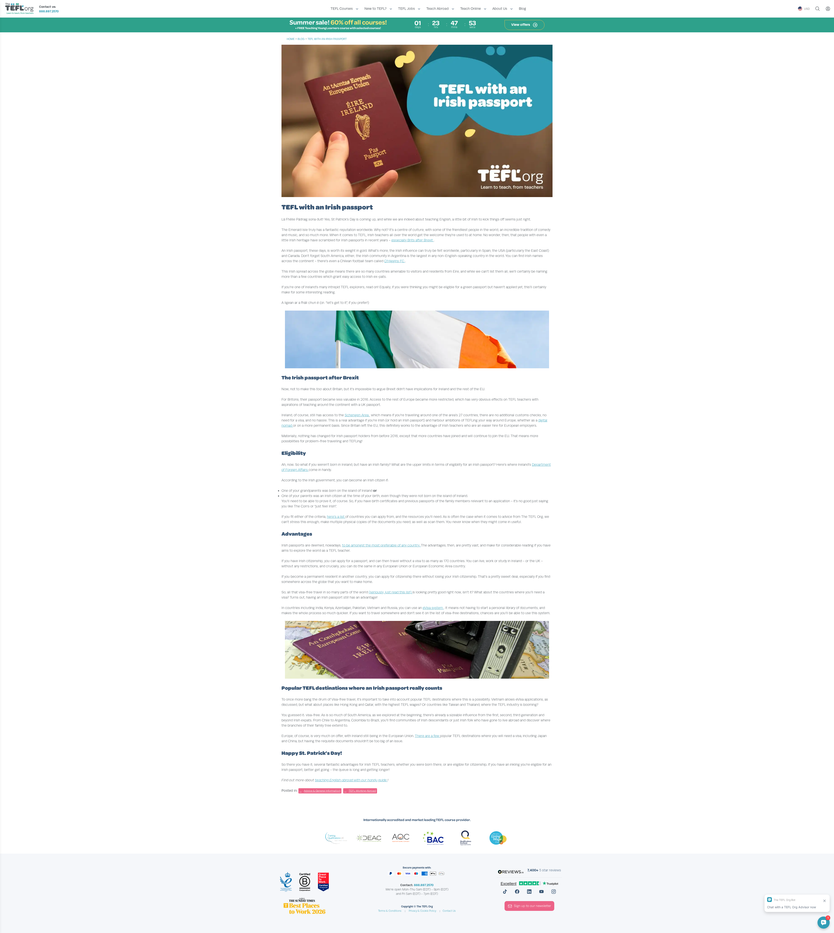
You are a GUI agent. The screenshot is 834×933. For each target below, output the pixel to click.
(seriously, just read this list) (390, 592)
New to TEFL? (375, 9)
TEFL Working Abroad (362, 790)
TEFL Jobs (406, 9)
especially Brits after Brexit (412, 240)
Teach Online (470, 9)
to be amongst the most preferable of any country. (381, 545)
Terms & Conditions (389, 910)
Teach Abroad (437, 9)
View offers (521, 25)
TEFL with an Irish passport (327, 39)
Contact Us (449, 910)
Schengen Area (357, 415)
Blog (522, 9)
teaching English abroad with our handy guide (351, 780)
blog (301, 39)
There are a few (427, 736)
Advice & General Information (322, 790)
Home (291, 39)
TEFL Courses (342, 9)
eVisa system (433, 608)
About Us (499, 9)
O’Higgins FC (394, 261)
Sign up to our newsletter (532, 906)
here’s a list (336, 517)
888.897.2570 (49, 11)
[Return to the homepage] (20, 9)
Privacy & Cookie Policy (422, 910)
